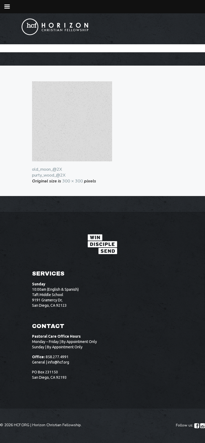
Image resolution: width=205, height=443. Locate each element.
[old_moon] (102, 121)
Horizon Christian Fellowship (56, 425)
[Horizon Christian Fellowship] (55, 26)
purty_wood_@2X (48, 175)
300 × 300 (72, 181)
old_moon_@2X (47, 169)
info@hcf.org (58, 362)
